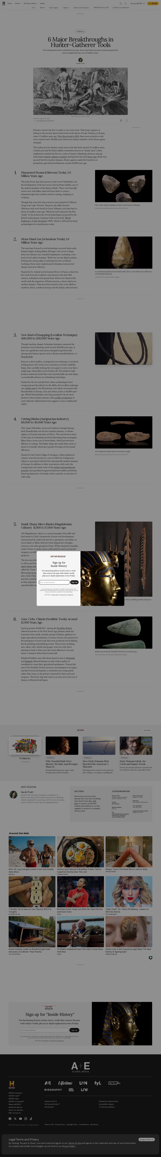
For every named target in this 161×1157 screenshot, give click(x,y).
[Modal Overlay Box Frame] (80, 578)
